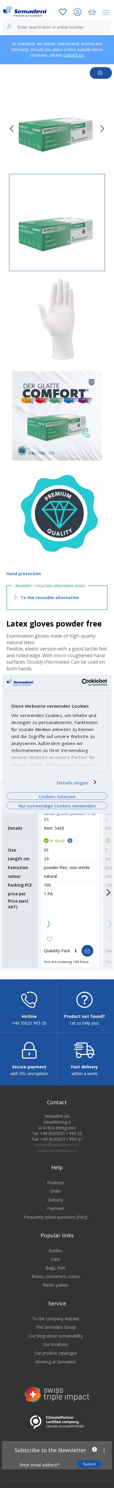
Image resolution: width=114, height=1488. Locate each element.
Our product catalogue (55, 1353)
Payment (55, 1208)
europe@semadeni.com (57, 1144)
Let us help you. (84, 1023)
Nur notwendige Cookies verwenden (57, 806)
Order (55, 1191)
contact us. (73, 55)
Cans (55, 1259)
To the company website (55, 1318)
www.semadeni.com (57, 1150)
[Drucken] (101, 73)
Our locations (55, 1344)
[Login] (77, 12)
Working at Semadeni (55, 1362)
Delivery (55, 1200)
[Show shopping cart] (92, 12)
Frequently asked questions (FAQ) (55, 1217)
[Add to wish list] (50, 939)
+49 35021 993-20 (29, 1023)
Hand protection (23, 573)
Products (55, 1182)
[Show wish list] (63, 12)
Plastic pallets (55, 1285)
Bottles (56, 1250)
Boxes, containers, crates (56, 1276)
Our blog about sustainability (56, 1336)
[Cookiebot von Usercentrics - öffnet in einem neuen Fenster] (82, 682)
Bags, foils (55, 1268)
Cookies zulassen (57, 796)
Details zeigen (72, 782)
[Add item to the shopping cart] (87, 951)
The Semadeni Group (56, 1327)
